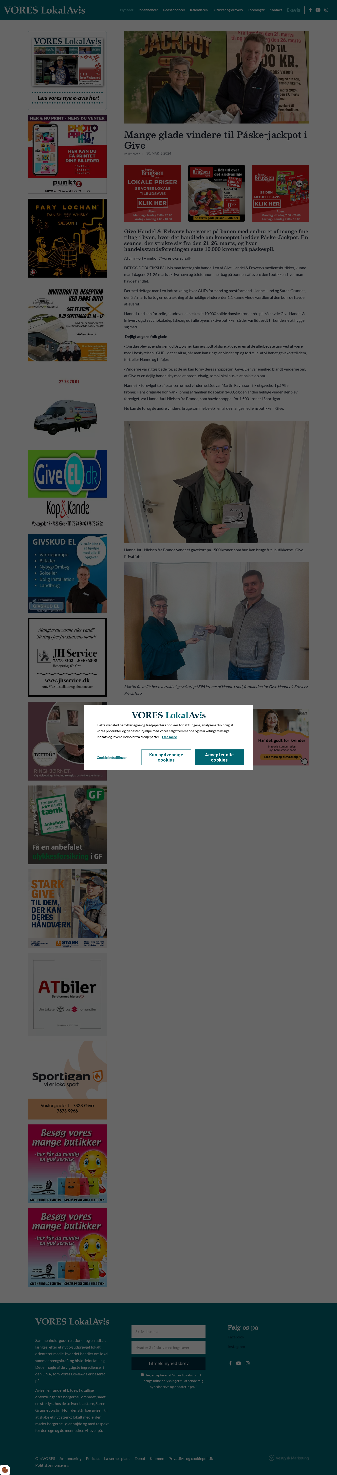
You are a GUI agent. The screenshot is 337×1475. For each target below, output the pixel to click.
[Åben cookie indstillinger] (5, 1470)
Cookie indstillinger (112, 757)
